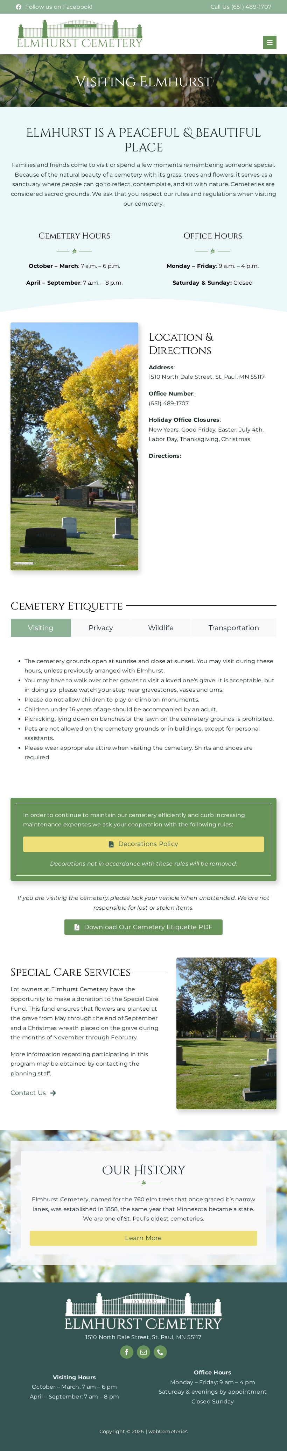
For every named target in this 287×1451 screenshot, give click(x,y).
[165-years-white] (143, 1295)
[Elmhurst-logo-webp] (80, 21)
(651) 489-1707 (169, 403)
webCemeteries (168, 1431)
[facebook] (126, 1352)
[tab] (40, 627)
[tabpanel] (143, 709)
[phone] (160, 1352)
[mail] (143, 1352)
